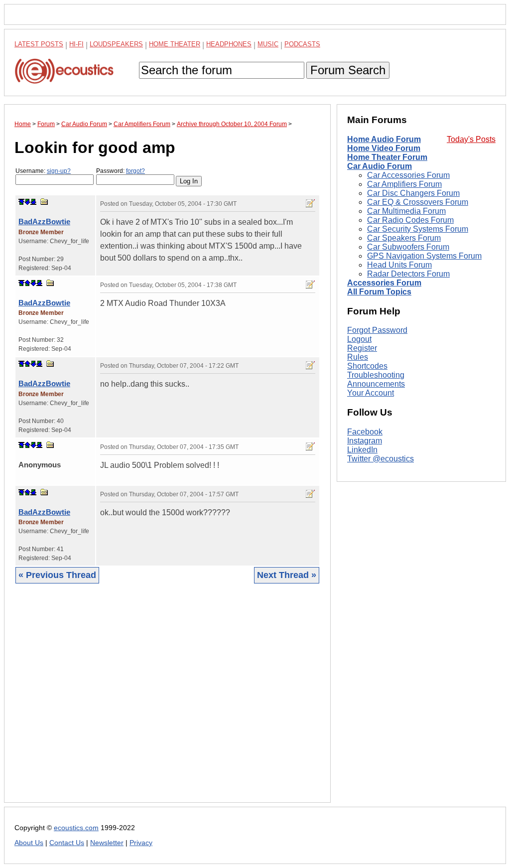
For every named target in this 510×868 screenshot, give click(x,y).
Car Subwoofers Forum (408, 247)
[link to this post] (44, 201)
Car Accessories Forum (408, 175)
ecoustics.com (76, 828)
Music (267, 44)
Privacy (140, 843)
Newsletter (107, 843)
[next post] (27, 202)
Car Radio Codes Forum (410, 220)
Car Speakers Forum (404, 238)
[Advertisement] (167, 700)
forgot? (135, 170)
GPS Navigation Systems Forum (424, 256)
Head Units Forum (399, 265)
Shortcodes (367, 366)
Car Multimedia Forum (406, 211)
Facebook (364, 432)
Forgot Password (377, 330)
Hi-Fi (76, 44)
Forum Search (347, 70)
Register (362, 348)
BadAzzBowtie (44, 221)
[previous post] (27, 283)
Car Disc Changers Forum (413, 193)
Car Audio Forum (379, 166)
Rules (357, 357)
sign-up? (59, 170)
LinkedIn (362, 449)
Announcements (376, 384)
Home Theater (174, 44)
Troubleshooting (375, 375)
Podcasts (302, 44)
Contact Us (66, 843)
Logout (359, 339)
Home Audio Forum (384, 139)
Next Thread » (286, 575)
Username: (43, 170)
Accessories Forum (384, 283)
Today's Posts (471, 139)
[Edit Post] (310, 203)
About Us (28, 843)
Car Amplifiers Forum (404, 184)
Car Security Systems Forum (417, 229)
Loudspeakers (116, 44)
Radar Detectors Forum (408, 274)
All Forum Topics (379, 292)
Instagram (364, 440)
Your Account (370, 393)
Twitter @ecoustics (380, 458)
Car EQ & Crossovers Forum (417, 202)
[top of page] (21, 202)
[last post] (33, 202)
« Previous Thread (57, 575)
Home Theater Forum (387, 157)
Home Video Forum (383, 148)
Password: (120, 170)
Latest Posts (38, 44)
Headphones (229, 44)
